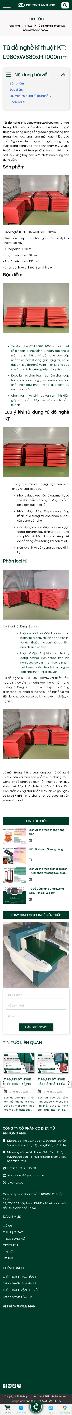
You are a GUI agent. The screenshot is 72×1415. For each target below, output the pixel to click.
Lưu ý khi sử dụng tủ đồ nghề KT (31, 95)
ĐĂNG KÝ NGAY (36, 1027)
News (28, 25)
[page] (5, 1385)
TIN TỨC (9, 1251)
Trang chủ (13, 25)
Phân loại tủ (18, 102)
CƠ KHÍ (7, 1225)
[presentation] (3, 1083)
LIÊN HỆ (8, 1258)
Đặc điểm (16, 89)
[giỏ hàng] (7, 1408)
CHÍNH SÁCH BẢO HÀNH (19, 1276)
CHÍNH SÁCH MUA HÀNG (19, 1283)
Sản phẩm (17, 83)
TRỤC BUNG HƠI (14, 1238)
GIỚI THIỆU (10, 1245)
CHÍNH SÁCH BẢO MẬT (18, 1296)
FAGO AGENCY (50, 1400)
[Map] (36, 1345)
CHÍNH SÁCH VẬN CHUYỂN (21, 1290)
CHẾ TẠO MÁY (13, 1232)
